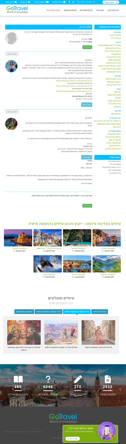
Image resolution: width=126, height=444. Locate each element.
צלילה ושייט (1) (115, 173)
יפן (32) (118, 98)
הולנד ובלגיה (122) (113, 57)
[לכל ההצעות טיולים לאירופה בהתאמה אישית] (98, 322)
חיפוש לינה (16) (115, 140)
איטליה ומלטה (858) (113, 48)
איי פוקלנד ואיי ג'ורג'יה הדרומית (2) (107, 121)
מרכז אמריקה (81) (114, 84)
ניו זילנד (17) (116, 38)
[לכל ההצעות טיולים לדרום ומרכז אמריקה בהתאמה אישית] (24, 322)
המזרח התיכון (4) (114, 95)
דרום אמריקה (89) (114, 82)
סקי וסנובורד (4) (114, 170)
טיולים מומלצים (86, 10)
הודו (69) (117, 92)
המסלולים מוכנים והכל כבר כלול (79, 430)
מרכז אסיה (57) (115, 103)
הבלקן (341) (116, 54)
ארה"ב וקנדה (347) (113, 79)
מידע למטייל (57, 2)
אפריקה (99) (116, 114)
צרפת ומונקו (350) (114, 71)
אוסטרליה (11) (115, 35)
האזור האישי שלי (53, 10)
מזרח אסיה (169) (114, 100)
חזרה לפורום (87, 47)
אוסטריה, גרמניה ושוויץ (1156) (109, 45)
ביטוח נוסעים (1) (114, 161)
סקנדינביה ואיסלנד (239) (111, 69)
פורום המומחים (70, 10)
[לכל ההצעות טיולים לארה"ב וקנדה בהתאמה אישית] (61, 322)
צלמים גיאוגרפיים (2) (113, 148)
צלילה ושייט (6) (115, 145)
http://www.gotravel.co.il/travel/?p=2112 (74, 86)
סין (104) (117, 106)
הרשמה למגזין (40, 2)
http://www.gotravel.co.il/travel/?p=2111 (74, 91)
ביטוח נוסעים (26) (114, 134)
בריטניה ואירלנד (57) (113, 51)
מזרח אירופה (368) (113, 63)
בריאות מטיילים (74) (113, 137)
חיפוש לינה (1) (115, 164)
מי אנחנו (24, 2)
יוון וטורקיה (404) (114, 60)
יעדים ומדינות (113, 10)
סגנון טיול (100, 10)
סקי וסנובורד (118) (113, 143)
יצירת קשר (10, 2)
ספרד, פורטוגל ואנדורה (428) (109, 66)
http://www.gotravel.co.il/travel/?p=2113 (74, 80)
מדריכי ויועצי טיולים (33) (111, 167)
